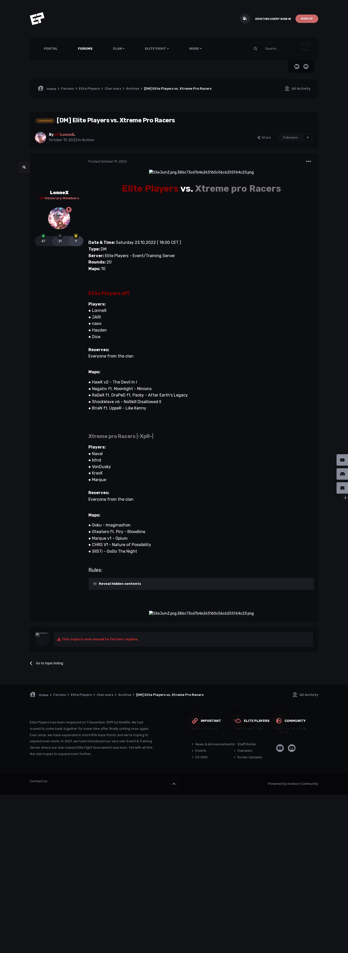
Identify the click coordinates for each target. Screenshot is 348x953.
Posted (107, 161)
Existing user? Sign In (273, 19)
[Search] (255, 48)
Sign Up (307, 18)
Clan (118, 48)
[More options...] (308, 161)
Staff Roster (246, 744)
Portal (51, 48)
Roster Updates (249, 757)
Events (200, 750)
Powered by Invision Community (293, 784)
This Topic (306, 47)
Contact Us (38, 781)
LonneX (59, 192)
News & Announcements (214, 744)
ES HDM (201, 757)
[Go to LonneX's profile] (40, 137)
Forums (85, 48)
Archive (88, 140)
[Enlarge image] (201, 172)
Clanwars (244, 750)
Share (265, 137)
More (194, 48)
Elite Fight (156, 48)
